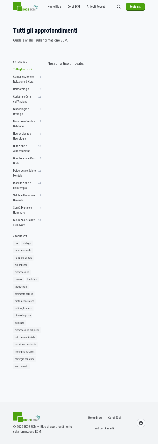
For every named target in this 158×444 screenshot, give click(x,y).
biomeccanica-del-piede (27, 330)
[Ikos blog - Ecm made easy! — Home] (25, 6)
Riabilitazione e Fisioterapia (27, 185)
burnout (18, 279)
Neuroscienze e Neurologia (27, 136)
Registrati (135, 6)
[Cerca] (119, 6)
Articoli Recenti (96, 6)
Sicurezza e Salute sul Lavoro (27, 222)
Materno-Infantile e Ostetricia (27, 124)
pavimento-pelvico (24, 294)
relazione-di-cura (23, 257)
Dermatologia (27, 89)
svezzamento (21, 366)
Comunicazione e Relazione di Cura (27, 79)
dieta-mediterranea (24, 301)
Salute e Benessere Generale (27, 198)
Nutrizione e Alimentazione (27, 148)
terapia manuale (23, 250)
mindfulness (21, 265)
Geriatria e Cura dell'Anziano (27, 99)
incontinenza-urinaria (25, 344)
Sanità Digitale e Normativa (27, 210)
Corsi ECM (73, 6)
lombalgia (32, 279)
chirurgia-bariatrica (24, 359)
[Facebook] (141, 423)
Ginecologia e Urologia (27, 111)
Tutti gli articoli (22, 69)
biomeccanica (22, 272)
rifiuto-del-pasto (23, 315)
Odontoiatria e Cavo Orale (27, 161)
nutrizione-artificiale (25, 337)
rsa (16, 243)
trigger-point (21, 286)
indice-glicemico (23, 308)
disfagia (27, 243)
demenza (19, 322)
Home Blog (54, 6)
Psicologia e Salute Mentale (27, 173)
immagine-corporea (25, 351)
